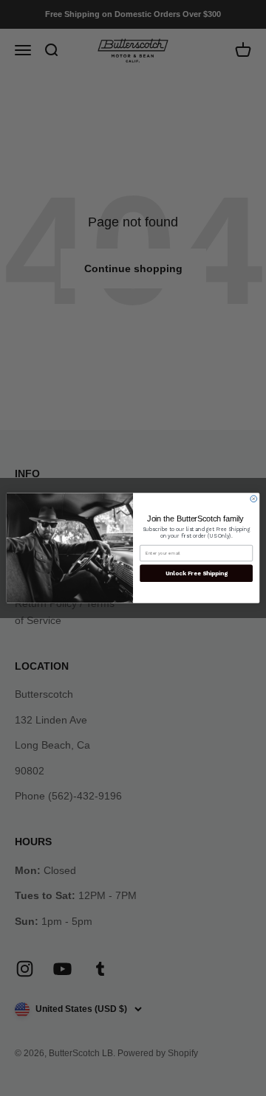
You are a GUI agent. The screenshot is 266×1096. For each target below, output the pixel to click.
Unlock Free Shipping (197, 572)
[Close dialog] (253, 499)
